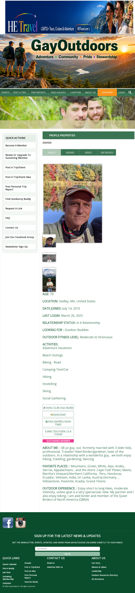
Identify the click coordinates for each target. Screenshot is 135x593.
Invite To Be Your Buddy (59, 407)
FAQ (7, 218)
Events (5, 92)
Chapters (75, 92)
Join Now (107, 92)
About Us (90, 92)
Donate (28, 563)
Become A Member (16, 145)
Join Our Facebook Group (19, 237)
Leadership (96, 571)
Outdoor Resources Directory (105, 575)
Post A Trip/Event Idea (18, 177)
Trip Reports (38, 92)
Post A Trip (19, 92)
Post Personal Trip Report (16, 188)
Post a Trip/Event (32, 567)
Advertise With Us (55, 567)
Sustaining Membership (8, 577)
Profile (52, 152)
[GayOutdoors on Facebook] (8, 523)
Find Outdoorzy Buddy (18, 198)
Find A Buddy (8, 568)
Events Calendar (10, 564)
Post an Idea (30, 571)
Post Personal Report (31, 576)
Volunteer (7, 583)
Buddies (70, 152)
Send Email (59, 414)
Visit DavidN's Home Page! (59, 423)
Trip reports (106, 152)
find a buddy (58, 92)
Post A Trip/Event (15, 167)
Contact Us (11, 227)
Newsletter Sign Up (16, 246)
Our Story (96, 563)
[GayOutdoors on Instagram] (20, 523)
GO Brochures (98, 579)
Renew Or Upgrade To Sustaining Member (18, 156)
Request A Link (13, 208)
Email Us (51, 563)
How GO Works (31, 581)
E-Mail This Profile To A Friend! (58, 432)
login (121, 92)
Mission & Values (99, 567)
